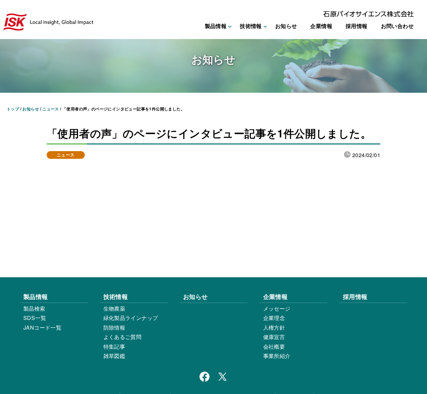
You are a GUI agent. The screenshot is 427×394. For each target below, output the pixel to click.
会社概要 (274, 346)
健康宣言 (274, 337)
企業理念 (274, 318)
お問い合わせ (397, 26)
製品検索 (34, 308)
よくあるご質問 (122, 337)
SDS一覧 (34, 318)
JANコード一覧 (42, 327)
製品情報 (35, 296)
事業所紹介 (277, 356)
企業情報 (321, 26)
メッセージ (277, 308)
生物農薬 (114, 308)
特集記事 (114, 346)
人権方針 (274, 327)
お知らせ (286, 26)
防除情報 (114, 327)
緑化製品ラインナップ (130, 318)
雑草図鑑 (114, 356)
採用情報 (357, 26)
